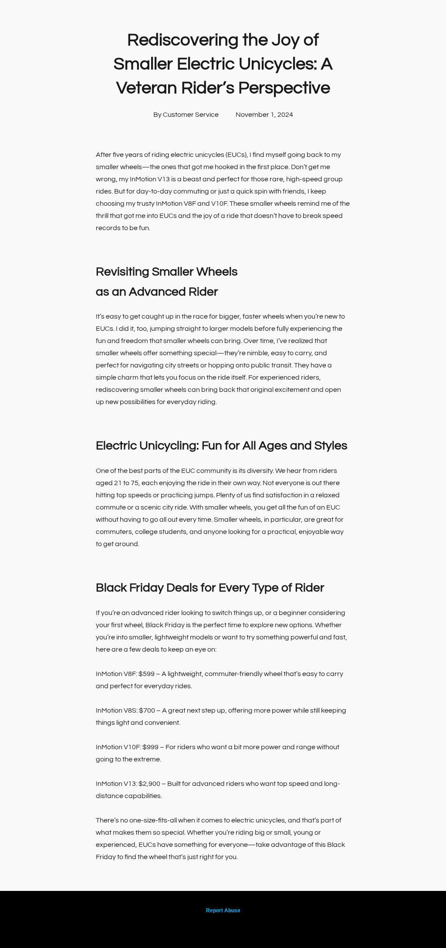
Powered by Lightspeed (223, 925)
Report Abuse (223, 910)
